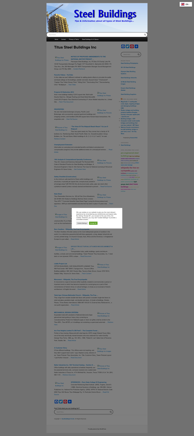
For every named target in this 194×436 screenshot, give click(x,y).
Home (56, 39)
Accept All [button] (93, 223)
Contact (63, 39)
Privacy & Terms (74, 39)
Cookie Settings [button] (82, 223)
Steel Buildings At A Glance (90, 39)
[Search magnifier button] (145, 34)
